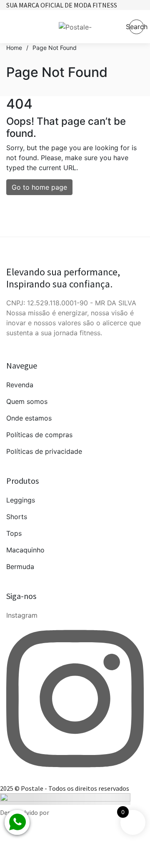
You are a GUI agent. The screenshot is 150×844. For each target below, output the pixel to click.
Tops (14, 533)
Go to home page (39, 187)
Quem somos (27, 401)
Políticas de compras (39, 435)
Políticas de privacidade (44, 451)
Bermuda (20, 566)
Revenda (19, 385)
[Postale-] (75, 26)
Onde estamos (29, 418)
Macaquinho (25, 550)
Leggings (20, 500)
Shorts (16, 516)
